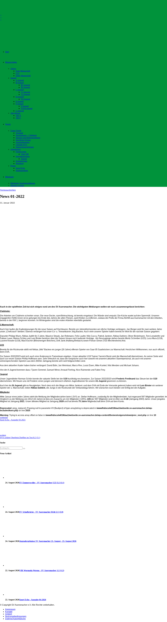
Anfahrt (8, 614)
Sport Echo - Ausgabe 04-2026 (32, 600)
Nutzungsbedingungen (15, 616)
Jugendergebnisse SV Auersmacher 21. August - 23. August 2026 (47, 541)
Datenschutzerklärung (25, 147)
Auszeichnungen (22, 142)
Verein (8, 124)
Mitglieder (9, 177)
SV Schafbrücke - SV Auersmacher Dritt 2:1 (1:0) (41, 512)
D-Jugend (20, 97)
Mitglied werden (17, 185)
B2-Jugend (25, 87)
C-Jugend (20, 90)
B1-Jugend (25, 85)
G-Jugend (20, 111)
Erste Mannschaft (23, 71)
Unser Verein (15, 131)
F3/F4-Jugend (26, 108)
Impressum (10, 609)
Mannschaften (11, 62)
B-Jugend (20, 83)
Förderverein (21, 152)
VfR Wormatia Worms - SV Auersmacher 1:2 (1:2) (41, 570)
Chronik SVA (21, 145)
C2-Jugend (25, 94)
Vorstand (19, 133)
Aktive (13, 68)
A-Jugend (20, 80)
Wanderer (20, 163)
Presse (13, 166)
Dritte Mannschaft (23, 76)
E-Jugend (19, 101)
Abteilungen (15, 149)
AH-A (18, 115)
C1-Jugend (25, 92)
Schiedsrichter (21, 161)
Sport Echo (20, 168)
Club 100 (25, 154)
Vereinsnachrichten (8, 190)
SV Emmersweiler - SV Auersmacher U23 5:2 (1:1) (41, 483)
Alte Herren (15, 113)
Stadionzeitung (22, 170)
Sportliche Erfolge (23, 140)
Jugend (13, 78)
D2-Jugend (25, 99)
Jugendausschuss (23, 156)
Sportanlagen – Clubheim (26, 135)
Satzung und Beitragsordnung (28, 138)
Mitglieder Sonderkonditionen (22, 183)
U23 (17, 73)
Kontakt (8, 612)
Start (7, 52)
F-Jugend (19, 104)
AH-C (18, 118)
